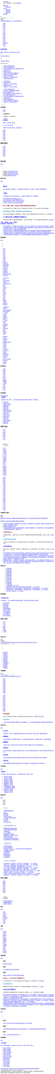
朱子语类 (5, 320)
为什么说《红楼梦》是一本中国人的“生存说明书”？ (37, 226)
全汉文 (4, 357)
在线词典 (5, 657)
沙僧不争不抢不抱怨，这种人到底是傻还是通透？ (15, 229)
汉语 (4, 29)
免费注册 (19, 3)
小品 (18, 1034)
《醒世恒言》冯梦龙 (8, 785)
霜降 (4, 501)
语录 (4, 37)
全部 (2, 518)
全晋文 (4, 345)
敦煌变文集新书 (7, 342)
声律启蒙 (5, 328)
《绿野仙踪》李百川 (8, 792)
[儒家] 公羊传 (6, 414)
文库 (4, 40)
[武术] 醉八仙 (6, 1064)
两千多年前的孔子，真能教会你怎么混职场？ (14, 226)
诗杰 (4, 687)
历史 (4, 27)
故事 (4, 627)
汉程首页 (3, 1068)
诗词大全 (34, 642)
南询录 (4, 315)
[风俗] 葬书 (5, 604)
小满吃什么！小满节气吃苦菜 (10, 77)
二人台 (28, 1028)
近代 (4, 923)
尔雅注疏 (5, 271)
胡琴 (21, 1023)
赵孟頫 (4, 945)
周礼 (4, 251)
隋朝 (4, 916)
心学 (4, 390)
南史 (4, 297)
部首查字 (5, 666)
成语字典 (25, 642)
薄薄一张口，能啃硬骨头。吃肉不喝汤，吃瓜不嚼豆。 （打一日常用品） (21, 864)
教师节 (4, 467)
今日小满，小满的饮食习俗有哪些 (11, 90)
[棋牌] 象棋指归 (7, 1057)
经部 (4, 146)
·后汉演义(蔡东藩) (7, 757)
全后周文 (5, 356)
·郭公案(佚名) (41, 763)
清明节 (4, 452)
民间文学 (5, 518)
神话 (4, 626)
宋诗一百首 (6, 350)
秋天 (4, 701)
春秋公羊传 (6, 264)
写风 (4, 706)
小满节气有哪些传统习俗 (9, 65)
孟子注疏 (5, 275)
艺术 (4, 31)
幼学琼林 (9, 175)
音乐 (4, 881)
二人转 (7, 1034)
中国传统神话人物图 (8, 834)
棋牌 (4, 890)
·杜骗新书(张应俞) (16, 739)
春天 (4, 698)
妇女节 (4, 466)
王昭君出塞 (43, 722)
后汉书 (4, 282)
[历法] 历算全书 (7, 615)
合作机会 (15, 1068)
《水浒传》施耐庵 (7, 778)
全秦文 (4, 361)
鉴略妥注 (5, 317)
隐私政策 (28, 1068)
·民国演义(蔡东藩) (25, 757)
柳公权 (4, 938)
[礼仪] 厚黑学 (6, 614)
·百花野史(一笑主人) (8, 733)
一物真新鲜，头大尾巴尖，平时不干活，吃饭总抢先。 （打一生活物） (20, 863)
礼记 (4, 252)
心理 (4, 46)
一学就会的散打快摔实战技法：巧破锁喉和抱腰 (38, 1003)
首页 (4, 23)
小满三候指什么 (7, 82)
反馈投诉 (33, 1068)
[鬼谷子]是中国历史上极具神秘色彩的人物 (13, 200)
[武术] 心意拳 (6, 1060)
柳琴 (31, 1023)
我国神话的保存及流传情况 (10, 828)
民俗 (4, 26)
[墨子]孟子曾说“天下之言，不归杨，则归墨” (13, 201)
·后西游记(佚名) (31, 744)
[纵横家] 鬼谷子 (7, 405)
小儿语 (4, 321)
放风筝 (8, 975)
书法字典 (16, 642)
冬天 (4, 702)
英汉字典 (30, 642)
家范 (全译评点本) (7, 310)
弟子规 (9, 172)
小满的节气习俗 (7, 71)
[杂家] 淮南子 (6, 416)
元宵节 (4, 449)
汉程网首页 (6, 1)
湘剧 (34, 1028)
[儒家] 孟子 (5, 421)
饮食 (4, 433)
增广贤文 (14, 175)
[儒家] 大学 (5, 407)
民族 (4, 432)
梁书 (4, 289)
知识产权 (20, 1068)
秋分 (4, 498)
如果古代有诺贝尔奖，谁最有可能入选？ (44, 227)
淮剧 (42, 1028)
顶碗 (7, 969)
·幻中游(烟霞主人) (39, 744)
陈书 (4, 290)
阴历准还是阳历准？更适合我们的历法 (38, 554)
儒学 (4, 151)
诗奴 (4, 692)
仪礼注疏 (5, 267)
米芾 (4, 942)
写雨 (4, 703)
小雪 (4, 504)
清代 (4, 921)
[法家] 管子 (5, 413)
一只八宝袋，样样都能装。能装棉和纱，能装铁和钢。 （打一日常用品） (21, 867)
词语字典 (21, 642)
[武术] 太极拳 (6, 1066)
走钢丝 (9, 969)
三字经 (9, 171)
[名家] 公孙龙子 (7, 412)
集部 (4, 150)
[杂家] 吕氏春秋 (7, 420)
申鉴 (4, 322)
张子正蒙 (5, 324)
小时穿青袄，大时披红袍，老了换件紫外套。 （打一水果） (17, 866)
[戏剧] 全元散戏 (7, 1049)
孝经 (4, 258)
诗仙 (4, 678)
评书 (13, 1034)
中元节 (4, 456)
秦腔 (45, 1028)
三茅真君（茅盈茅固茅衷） (10, 817)
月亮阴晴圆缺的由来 (8, 810)
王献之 (4, 932)
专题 (4, 41)
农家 (4, 377)
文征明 (4, 944)
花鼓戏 (39, 1028)
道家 (4, 370)
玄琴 (28, 1023)
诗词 (4, 621)
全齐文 (4, 338)
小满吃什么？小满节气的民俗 (10, 74)
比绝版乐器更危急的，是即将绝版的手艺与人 (16, 994)
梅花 (4, 709)
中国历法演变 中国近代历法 (41, 553)
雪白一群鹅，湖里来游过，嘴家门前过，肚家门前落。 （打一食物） (19, 869)
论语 (12, 172)
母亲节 (4, 474)
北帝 (4, 812)
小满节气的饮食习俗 (8, 75)
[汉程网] (1, 16)
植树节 (4, 470)
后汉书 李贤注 (6, 280)
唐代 (15, 676)
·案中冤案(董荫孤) (7, 763)
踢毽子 (4, 975)
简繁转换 (5, 662)
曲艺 (21, 518)
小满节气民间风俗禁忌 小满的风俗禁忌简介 (13, 68)
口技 (4, 969)
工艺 (4, 438)
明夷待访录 (6, 307)
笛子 (14, 1023)
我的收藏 (8, 9)
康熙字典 (7, 642)
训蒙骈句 (5, 325)
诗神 (4, 683)
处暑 (4, 495)
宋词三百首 (15, 174)
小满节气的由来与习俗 (8, 78)
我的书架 (8, 11)
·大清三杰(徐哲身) (43, 750)
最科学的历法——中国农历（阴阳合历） (14, 560)
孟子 (4, 248)
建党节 (4, 472)
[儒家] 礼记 (5, 417)
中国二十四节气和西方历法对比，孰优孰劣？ (18, 562)
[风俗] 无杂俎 (6, 602)
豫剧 (13, 1028)
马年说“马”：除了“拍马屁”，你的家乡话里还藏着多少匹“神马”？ (20, 555)
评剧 (10, 1028)
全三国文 (5, 349)
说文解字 (12, 642)
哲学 (4, 33)
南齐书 (4, 287)
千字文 (16, 171)
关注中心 (5, 8)
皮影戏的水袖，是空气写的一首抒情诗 (31, 996)
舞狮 (16, 969)
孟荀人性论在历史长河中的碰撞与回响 (41, 233)
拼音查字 (5, 665)
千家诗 (4, 346)
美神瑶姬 (5, 815)
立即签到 (5, 118)
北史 (4, 296)
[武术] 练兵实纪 (7, 1054)
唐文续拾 (5, 336)
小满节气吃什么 (7, 70)
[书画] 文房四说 (7, 1053)
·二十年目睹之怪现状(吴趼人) (28, 739)
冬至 (4, 507)
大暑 (4, 492)
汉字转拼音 (6, 663)
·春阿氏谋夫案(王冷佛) (17, 763)
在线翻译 (5, 667)
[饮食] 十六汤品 (7, 610)
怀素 (4, 937)
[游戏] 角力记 (6, 1059)
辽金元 (4, 919)
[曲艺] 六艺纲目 (7, 1050)
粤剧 (15, 1028)
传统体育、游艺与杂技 (27, 518)
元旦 (4, 465)
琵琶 (9, 1023)
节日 (4, 429)
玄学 (4, 385)
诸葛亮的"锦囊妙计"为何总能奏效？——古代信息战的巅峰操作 (26, 722)
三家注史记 (6, 278)
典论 (4, 334)
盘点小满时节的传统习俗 (9, 94)
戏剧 (4, 883)
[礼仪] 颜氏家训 (7, 612)
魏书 (4, 292)
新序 (4, 331)
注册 (4, 110)
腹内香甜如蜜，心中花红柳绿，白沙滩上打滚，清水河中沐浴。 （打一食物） (22, 870)
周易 (4, 257)
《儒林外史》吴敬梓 (8, 789)
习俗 (4, 431)
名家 (4, 376)
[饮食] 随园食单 (7, 608)
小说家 (4, 383)
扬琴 (24, 1023)
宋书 (4, 286)
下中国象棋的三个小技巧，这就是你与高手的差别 (36, 1004)
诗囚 (4, 688)
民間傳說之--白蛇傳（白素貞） (11, 835)
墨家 (4, 371)
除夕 (4, 463)
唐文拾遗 (5, 339)
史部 (4, 147)
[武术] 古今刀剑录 (7, 1056)
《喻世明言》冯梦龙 (8, 782)
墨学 (4, 154)
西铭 (4, 329)
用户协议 (24, 1068)
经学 (4, 384)
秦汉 (4, 912)
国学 (4, 24)
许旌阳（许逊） (7, 816)
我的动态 (5, 5)
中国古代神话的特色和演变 (10, 829)
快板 (10, 1034)
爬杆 (18, 969)
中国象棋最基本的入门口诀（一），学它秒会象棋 (21, 1001)
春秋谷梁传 (6, 265)
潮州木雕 (22, 521)
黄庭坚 (4, 941)
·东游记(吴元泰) (14, 744)
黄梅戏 (7, 1028)
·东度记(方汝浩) (7, 744)
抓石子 (11, 975)
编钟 (16, 1023)
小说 (4, 624)
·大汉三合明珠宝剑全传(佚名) (32, 750)
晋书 (4, 285)
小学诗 (4, 308)
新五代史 (5, 304)
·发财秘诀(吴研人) (39, 739)
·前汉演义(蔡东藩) (42, 757)
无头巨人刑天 (7, 822)
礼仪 (4, 439)
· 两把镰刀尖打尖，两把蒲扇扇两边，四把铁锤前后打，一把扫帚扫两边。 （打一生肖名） (27, 589)
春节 (4, 448)
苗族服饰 (8, 521)
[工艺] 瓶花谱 (6, 611)
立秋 (4, 494)
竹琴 (26, 1023)
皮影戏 (22, 1028)
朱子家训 (15, 172)
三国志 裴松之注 (7, 283)
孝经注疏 (5, 272)
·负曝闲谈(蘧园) (47, 739)
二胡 (7, 1023)
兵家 (4, 374)
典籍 (4, 38)
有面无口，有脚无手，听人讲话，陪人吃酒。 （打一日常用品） (18, 872)
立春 (4, 477)
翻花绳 (18, 975)
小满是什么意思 (7, 85)
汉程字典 (3, 642)
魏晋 (6, 676)
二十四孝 (5, 312)
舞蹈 (4, 882)
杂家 (4, 378)
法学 (4, 156)
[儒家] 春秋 (5, 406)
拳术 (4, 963)
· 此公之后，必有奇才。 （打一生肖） (15, 591)
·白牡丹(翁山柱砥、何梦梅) (9, 750)
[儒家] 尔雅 (5, 409)
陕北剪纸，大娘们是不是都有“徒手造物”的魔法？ (34, 557)
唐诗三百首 (10, 174)
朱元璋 (4, 951)
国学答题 (5, 43)
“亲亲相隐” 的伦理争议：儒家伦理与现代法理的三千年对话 (17, 233)
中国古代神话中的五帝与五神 (10, 838)
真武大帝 (5, 813)
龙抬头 (4, 450)
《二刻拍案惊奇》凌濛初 (9, 787)
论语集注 (5, 269)
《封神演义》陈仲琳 (8, 790)
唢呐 (19, 1023)
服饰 (4, 435)
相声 (4, 1034)
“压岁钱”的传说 (7, 722)
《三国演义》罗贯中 (8, 779)
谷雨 (4, 484)
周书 (4, 294)
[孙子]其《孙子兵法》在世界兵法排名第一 (13, 202)
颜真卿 (4, 935)
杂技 (4, 889)
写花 (4, 708)
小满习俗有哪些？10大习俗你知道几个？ (13, 93)
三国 (4, 913)
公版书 (4, 631)
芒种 (4, 488)
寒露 (4, 499)
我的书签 (8, 12)
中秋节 (4, 458)
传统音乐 (9, 518)
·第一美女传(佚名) (28, 733)
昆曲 (20, 1028)
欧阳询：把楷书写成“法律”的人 (38, 994)
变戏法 (12, 969)
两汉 (4, 676)
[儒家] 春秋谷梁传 (7, 410)
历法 (4, 36)
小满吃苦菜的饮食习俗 (8, 99)
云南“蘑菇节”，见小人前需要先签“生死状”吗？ (38, 560)
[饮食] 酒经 (5, 607)
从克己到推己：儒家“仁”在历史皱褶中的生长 (40, 231)
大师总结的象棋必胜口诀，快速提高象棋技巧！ (16, 999)
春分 (4, 481)
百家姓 (12, 171)
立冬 (4, 502)
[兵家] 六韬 (5, 419)
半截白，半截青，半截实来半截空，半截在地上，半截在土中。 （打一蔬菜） (22, 873)
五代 (17, 676)
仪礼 (4, 250)
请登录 (14, 3)
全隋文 (4, 352)
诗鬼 (4, 685)
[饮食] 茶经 (5, 605)
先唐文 (4, 347)
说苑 (4, 327)
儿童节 (4, 473)
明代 (4, 920)
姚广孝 (4, 952)
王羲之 (4, 931)
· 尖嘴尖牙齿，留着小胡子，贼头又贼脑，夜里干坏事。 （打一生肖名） (23, 586)
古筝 (4, 1023)
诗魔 (4, 681)
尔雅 (4, 261)
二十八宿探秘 (6, 832)
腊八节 (4, 462)
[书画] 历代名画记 (7, 1052)
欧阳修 (4, 939)
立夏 (4, 485)
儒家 (4, 369)
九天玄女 (5, 820)
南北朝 (9, 676)
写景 (4, 695)
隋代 (12, 676)
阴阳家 (4, 381)
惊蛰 (4, 480)
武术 (4, 888)
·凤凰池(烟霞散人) (43, 733)
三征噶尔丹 (6, 857)
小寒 (4, 508)
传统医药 (43, 518)
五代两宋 (5, 917)
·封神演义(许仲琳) (23, 744)
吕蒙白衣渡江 (6, 854)
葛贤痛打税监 (50, 722)
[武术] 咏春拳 (6, 1062)
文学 (4, 30)
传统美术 (35, 518)
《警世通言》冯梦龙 (8, 783)
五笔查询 (5, 660)
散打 (6, 963)
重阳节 (4, 459)
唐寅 (4, 946)
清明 (4, 483)
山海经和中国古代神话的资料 (11, 839)
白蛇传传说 (3, 521)
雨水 (4, 478)
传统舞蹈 (13, 518)
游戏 (4, 892)
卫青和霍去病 (6, 851)
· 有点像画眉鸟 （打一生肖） (13, 585)
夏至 (4, 490)
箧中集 (4, 363)
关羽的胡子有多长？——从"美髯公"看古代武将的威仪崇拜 (17, 848)
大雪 (4, 505)
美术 (4, 886)
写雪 (4, 705)
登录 (4, 111)
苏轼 (4, 948)
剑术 (9, 963)
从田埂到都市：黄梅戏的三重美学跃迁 (14, 1003)
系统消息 (8, 7)
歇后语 (4, 630)
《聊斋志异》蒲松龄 (8, 780)
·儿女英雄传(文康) (34, 763)
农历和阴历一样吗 (8, 553)
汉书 (4, 279)
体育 (4, 34)
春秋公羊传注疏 (7, 274)
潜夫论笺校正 (6, 311)
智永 (4, 934)
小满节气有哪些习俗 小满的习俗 (11, 73)
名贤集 (4, 332)
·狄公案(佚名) (26, 763)
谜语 (4, 628)
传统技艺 (39, 518)
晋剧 (26, 1028)
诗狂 (4, 690)
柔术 (11, 963)
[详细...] (47, 208)
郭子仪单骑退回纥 (8, 847)
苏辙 (4, 949)
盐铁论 (4, 318)
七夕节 (4, 455)
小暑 (4, 491)
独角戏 (15, 1034)
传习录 (4, 314)
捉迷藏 (22, 975)
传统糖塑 (13, 521)
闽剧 (32, 1028)
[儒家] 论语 (5, 402)
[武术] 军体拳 (6, 1063)
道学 (4, 153)
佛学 (4, 387)
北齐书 (4, 293)
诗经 (4, 255)
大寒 (4, 509)
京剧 (4, 1028)
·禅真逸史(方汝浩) (20, 750)
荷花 (4, 710)
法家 (4, 373)
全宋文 (4, 340)
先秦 (2, 676)
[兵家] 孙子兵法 (7, 403)
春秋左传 (5, 262)
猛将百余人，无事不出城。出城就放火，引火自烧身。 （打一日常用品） (21, 874)
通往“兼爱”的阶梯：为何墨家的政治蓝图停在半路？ (15, 230)
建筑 (4, 436)
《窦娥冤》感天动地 (8, 850)
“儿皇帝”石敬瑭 (7, 845)
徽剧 (36, 1028)
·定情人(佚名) (36, 733)
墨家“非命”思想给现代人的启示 (21, 231)
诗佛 (4, 680)
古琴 (11, 1023)
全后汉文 (5, 353)
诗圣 (4, 684)
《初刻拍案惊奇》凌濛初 (9, 786)
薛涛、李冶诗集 (7, 359)
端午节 (4, 453)
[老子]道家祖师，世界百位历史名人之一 (12, 198)
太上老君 (5, 819)
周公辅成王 (6, 853)
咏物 (4, 696)
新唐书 (4, 302)
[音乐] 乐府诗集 (7, 1047)
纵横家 (4, 380)
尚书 (4, 254)
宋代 (20, 676)
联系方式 (11, 1068)
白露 (4, 497)
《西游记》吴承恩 (7, 776)
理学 (4, 388)
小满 (4, 487)
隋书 (4, 299)
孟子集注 (5, 268)
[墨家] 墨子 (5, 423)
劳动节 (4, 469)
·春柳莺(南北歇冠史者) (18, 733)
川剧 (17, 1028)
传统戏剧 (18, 518)
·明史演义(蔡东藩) (34, 757)
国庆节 (4, 460)
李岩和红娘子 (6, 855)
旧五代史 (5, 303)
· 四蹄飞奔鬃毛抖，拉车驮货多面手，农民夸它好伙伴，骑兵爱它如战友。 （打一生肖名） (27, 588)
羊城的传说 (6, 831)
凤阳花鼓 (17, 521)
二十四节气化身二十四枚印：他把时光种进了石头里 (19, 1000)
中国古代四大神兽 (8, 836)
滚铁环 (15, 975)
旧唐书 (4, 300)
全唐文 (4, 343)
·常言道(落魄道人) (7, 739)
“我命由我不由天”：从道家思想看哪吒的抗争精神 (24, 234)
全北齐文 (5, 360)
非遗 (4, 44)
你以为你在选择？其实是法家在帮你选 (37, 230)
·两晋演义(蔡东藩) (16, 757)
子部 (4, 149)
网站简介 (7, 1068)
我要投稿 (5, 14)
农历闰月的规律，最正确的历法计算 (24, 553)
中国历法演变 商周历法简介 (13, 557)
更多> (2, 164)
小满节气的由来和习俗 (8, 67)
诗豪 (4, 691)
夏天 (4, 699)
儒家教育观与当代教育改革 (42, 234)
